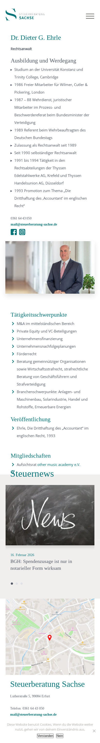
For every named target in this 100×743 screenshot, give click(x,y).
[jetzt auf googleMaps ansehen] (50, 636)
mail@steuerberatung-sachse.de (34, 224)
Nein (60, 736)
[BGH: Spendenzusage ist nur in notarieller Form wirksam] (50, 515)
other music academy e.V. (58, 464)
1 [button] (11, 583)
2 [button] (16, 583)
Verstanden (45, 736)
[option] (50, 539)
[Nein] (94, 730)
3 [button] (21, 583)
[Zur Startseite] (25, 14)
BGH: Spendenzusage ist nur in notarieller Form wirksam (41, 565)
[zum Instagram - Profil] (22, 232)
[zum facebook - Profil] (14, 232)
